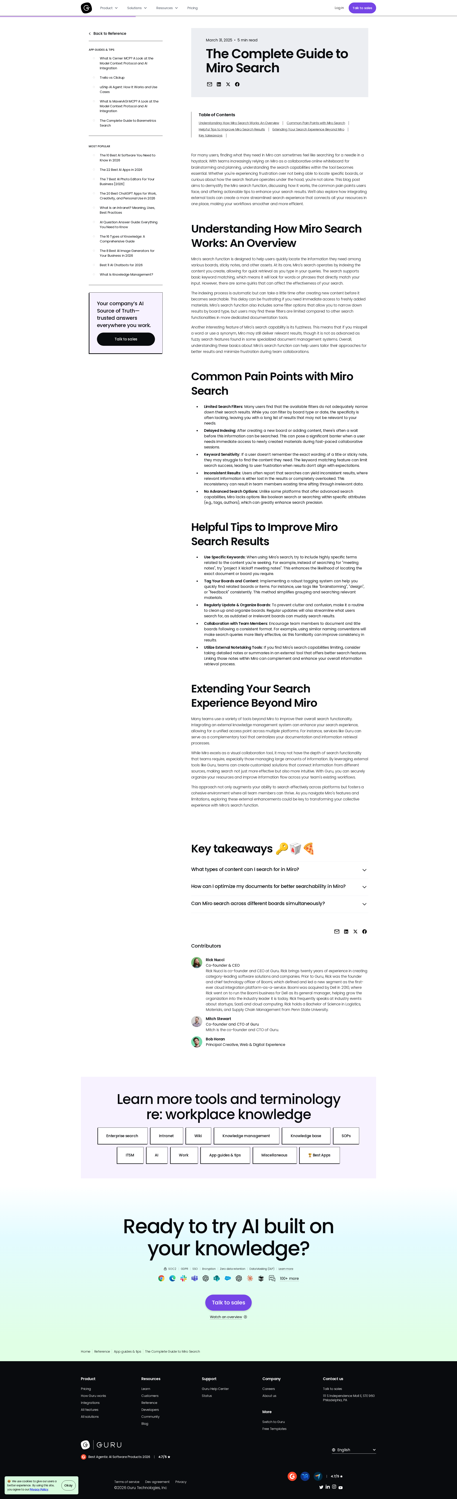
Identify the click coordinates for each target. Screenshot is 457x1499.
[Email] (209, 84)
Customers (149, 1395)
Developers (150, 1409)
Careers (268, 1389)
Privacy (181, 1482)
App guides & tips (127, 1351)
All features (89, 1409)
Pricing (192, 8)
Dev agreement (157, 1482)
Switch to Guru (273, 1422)
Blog (144, 1423)
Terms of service (126, 1482)
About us (269, 1395)
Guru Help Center (215, 1389)
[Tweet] (228, 84)
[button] (109, 8)
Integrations (90, 1402)
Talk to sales (362, 8)
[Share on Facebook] (237, 84)
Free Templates (274, 1429)
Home (85, 1351)
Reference (102, 1351)
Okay (68, 1485)
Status (207, 1395)
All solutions (90, 1416)
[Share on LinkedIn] (218, 84)
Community (150, 1416)
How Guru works (93, 1395)
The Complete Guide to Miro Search (172, 1351)
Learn (145, 1389)
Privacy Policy (39, 1489)
